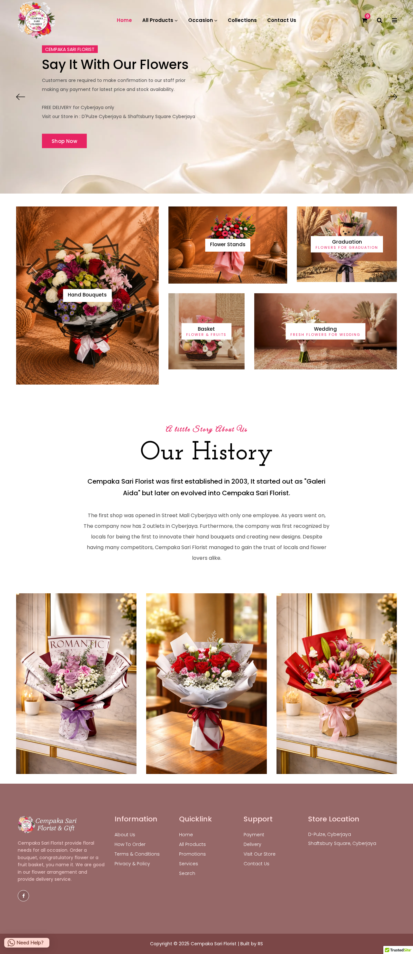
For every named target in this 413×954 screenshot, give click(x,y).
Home (186, 834)
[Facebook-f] (23, 895)
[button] (20, 97)
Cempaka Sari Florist (214, 943)
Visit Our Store (260, 854)
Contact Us (256, 863)
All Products (192, 844)
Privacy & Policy (132, 863)
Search (187, 873)
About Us (125, 834)
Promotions (192, 854)
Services (188, 863)
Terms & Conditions (137, 854)
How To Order (130, 844)
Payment (254, 834)
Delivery (252, 844)
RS (260, 943)
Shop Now (64, 141)
